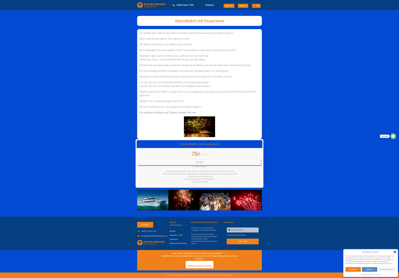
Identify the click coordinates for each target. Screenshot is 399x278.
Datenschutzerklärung (367, 274)
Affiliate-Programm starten (199, 266)
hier (194, 112)
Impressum (378, 274)
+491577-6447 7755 (148, 231)
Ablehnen (369, 269)
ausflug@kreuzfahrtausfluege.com (154, 236)
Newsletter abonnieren (237, 235)
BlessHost (229, 275)
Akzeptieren (353, 269)
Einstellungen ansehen (387, 269)
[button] (395, 252)
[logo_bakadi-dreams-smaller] (151, 3)
